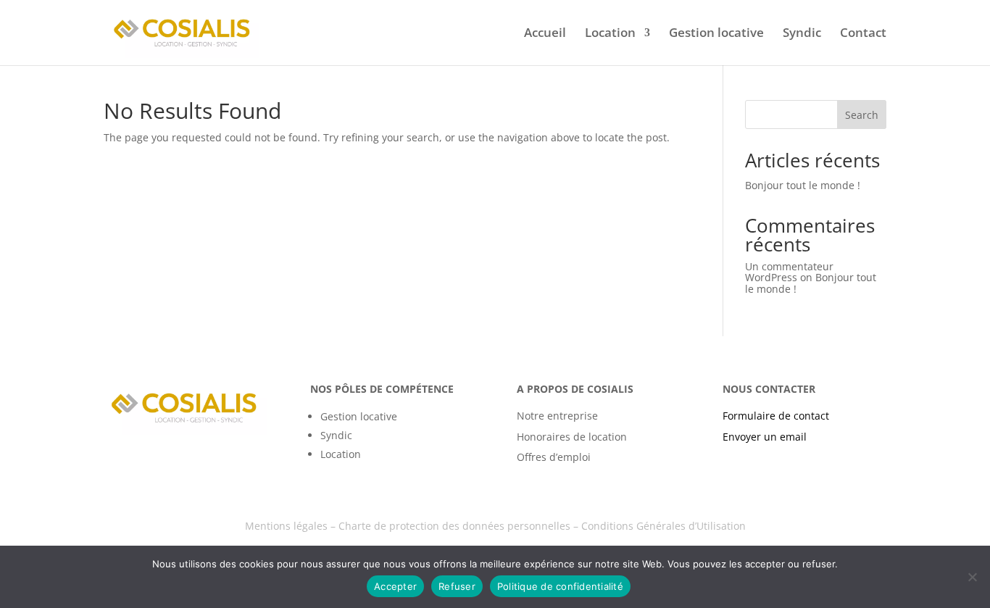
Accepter (395, 586)
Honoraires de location (572, 436)
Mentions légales (286, 526)
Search (861, 115)
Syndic (802, 34)
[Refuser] (972, 577)
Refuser (456, 586)
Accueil (545, 34)
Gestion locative (716, 34)
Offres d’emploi (554, 457)
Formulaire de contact (776, 415)
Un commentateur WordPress (789, 271)
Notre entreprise (557, 415)
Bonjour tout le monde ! (802, 185)
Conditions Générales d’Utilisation (663, 526)
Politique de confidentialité (560, 586)
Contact (863, 34)
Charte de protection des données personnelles (454, 526)
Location (610, 34)
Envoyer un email (765, 436)
